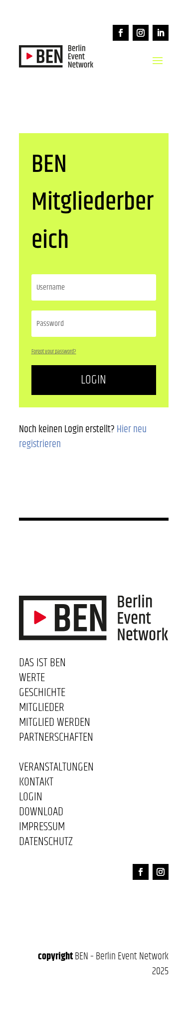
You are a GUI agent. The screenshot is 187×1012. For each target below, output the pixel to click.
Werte (32, 679)
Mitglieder (41, 709)
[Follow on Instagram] (141, 33)
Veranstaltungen (56, 769)
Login (93, 379)
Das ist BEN (42, 664)
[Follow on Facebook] (121, 33)
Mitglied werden (54, 724)
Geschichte (42, 694)
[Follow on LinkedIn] (161, 33)
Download (41, 813)
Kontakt (36, 783)
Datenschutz (46, 843)
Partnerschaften (56, 739)
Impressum (42, 828)
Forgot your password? (53, 351)
